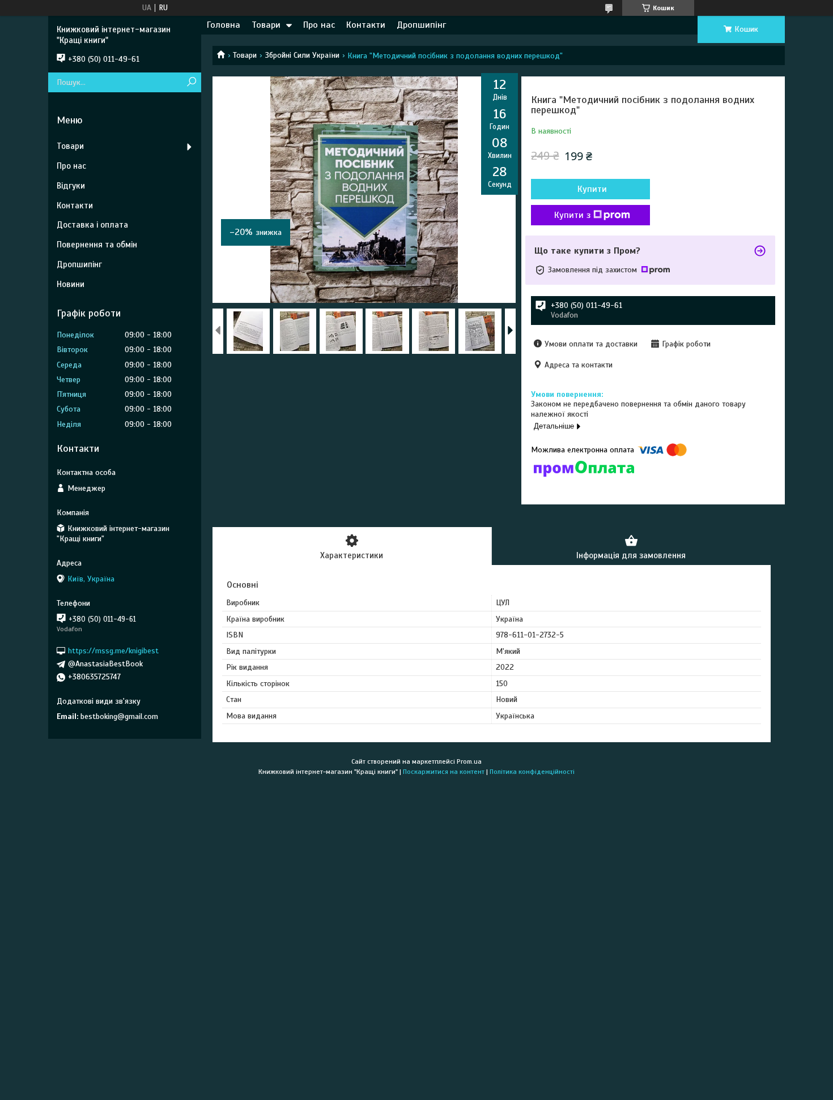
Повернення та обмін (97, 244)
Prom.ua (469, 761)
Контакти (365, 25)
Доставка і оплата (92, 225)
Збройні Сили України (302, 55)
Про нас (319, 25)
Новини (70, 284)
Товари (266, 25)
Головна (223, 25)
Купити (592, 189)
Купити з (572, 215)
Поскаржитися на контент (443, 772)
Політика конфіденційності (532, 772)
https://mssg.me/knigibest (113, 651)
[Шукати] (191, 82)
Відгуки (71, 186)
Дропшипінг (421, 25)
